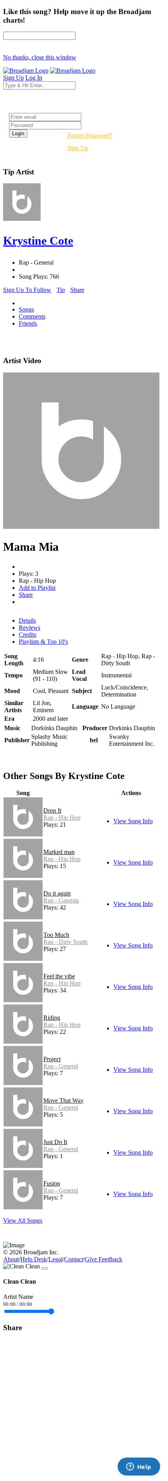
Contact (73, 1259)
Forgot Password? (90, 135)
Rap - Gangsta (61, 900)
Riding (51, 1017)
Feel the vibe (59, 976)
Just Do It (55, 1142)
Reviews (29, 627)
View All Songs (22, 1220)
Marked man (59, 852)
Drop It (52, 810)
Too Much (56, 934)
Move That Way (63, 1100)
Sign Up (78, 148)
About (11, 1259)
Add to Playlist (37, 587)
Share (77, 290)
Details (27, 620)
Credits (27, 634)
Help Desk (33, 1259)
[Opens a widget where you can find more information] (138, 1467)
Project (52, 1059)
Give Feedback (103, 1259)
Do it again (57, 893)
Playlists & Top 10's (43, 641)
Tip (61, 290)
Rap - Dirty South (65, 941)
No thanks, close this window (39, 57)
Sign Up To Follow (27, 290)
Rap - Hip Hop (61, 817)
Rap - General (60, 1066)
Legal (55, 1259)
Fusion (51, 1183)
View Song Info (133, 821)
